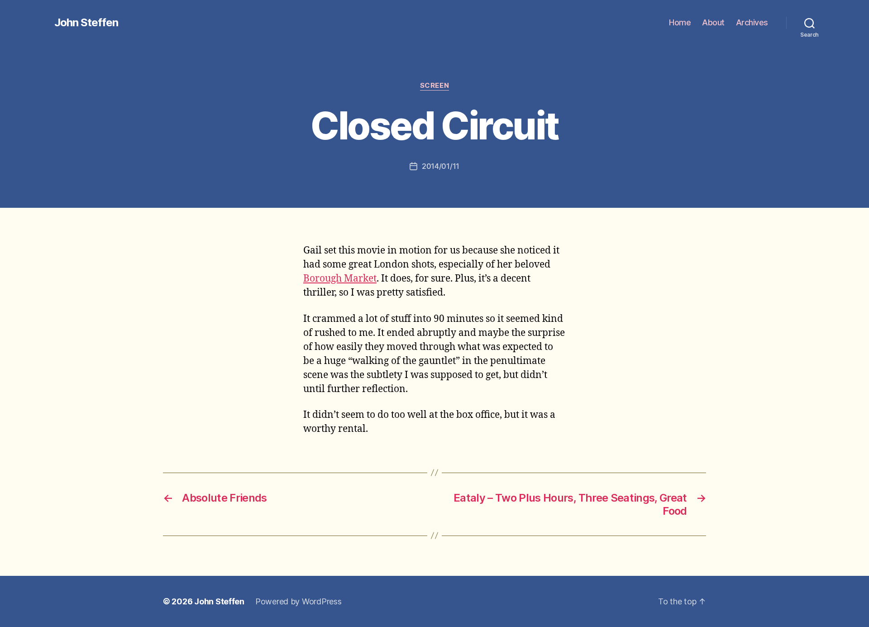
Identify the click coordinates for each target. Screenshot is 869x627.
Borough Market (340, 279)
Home (680, 22)
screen (434, 85)
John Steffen (86, 22)
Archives (752, 22)
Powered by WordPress (298, 601)
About (713, 22)
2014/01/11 (440, 166)
